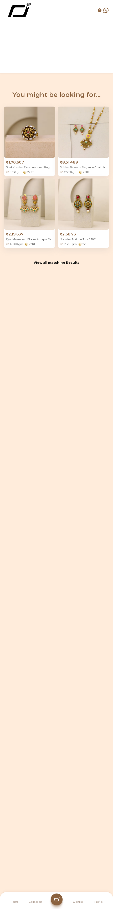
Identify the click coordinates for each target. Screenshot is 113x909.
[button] (98, 901)
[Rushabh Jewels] (19, 10)
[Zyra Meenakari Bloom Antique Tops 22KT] (29, 204)
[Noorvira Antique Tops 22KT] (83, 204)
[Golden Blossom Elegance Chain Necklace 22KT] (83, 132)
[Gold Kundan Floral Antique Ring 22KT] (29, 132)
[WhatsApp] (106, 10)
